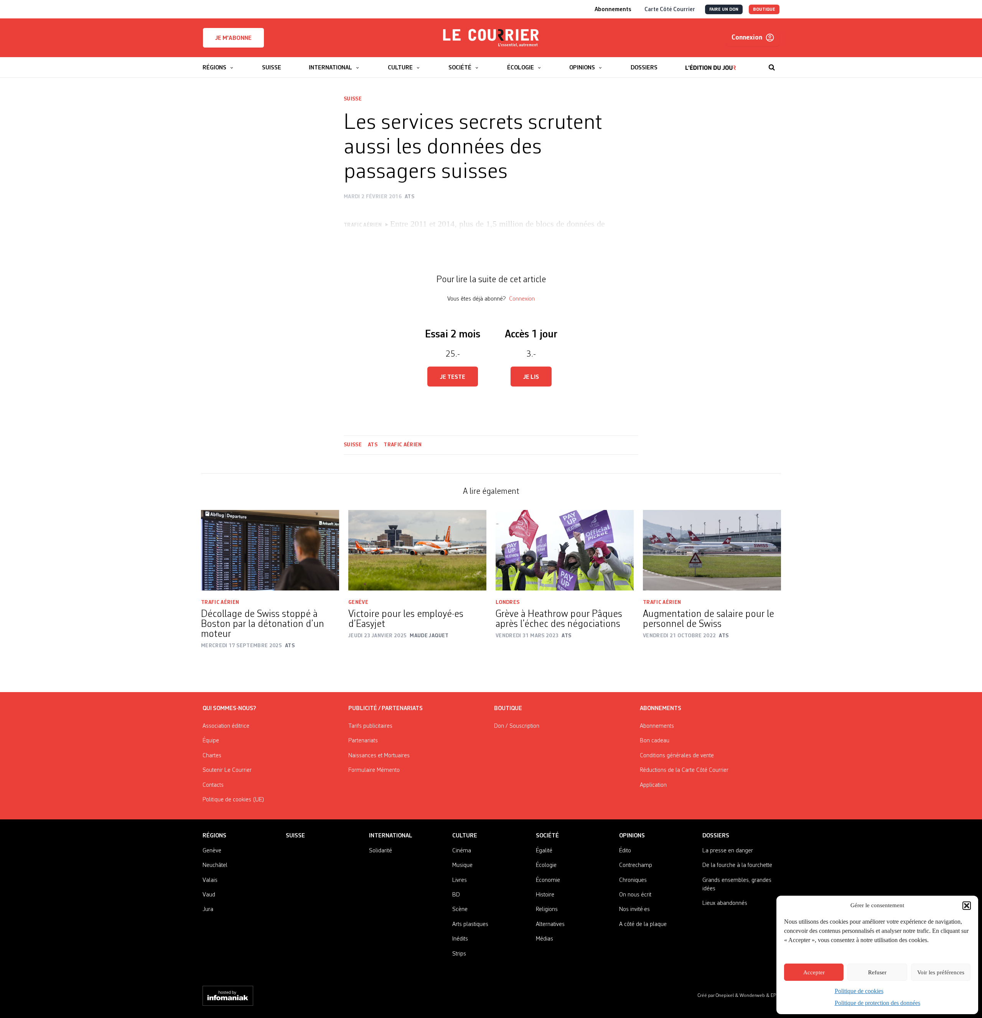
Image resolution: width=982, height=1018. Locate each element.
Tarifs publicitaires (370, 726)
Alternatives (550, 924)
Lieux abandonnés (724, 903)
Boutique (508, 709)
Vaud (209, 895)
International (390, 836)
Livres (459, 880)
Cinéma (461, 851)
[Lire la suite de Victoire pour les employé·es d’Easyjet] (417, 550)
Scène (460, 909)
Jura (208, 909)
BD (456, 895)
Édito (625, 851)
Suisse (353, 99)
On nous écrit (635, 895)
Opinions (632, 836)
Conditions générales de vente (677, 756)
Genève (358, 602)
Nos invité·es (634, 909)
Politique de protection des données (877, 1003)
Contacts (213, 785)
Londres (507, 602)
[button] (966, 905)
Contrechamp (635, 865)
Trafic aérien (403, 444)
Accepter (814, 972)
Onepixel (725, 995)
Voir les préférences (940, 972)
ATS (372, 444)
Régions (214, 836)
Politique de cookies (859, 991)
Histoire (545, 895)
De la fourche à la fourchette (737, 865)
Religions (547, 909)
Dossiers (715, 836)
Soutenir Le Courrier (227, 770)
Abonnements (657, 726)
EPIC (775, 995)
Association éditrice (226, 726)
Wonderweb (753, 995)
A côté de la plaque (643, 924)
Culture (464, 836)
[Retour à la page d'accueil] (491, 38)
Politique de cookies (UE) (233, 800)
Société (547, 836)
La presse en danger (727, 851)
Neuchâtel (215, 865)
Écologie (546, 865)
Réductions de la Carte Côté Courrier (684, 770)
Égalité (544, 851)
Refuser (877, 972)
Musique (462, 865)
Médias (544, 939)
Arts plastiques (470, 924)
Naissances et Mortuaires (379, 756)
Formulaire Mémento (374, 770)
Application (653, 785)
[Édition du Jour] (710, 63)
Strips (459, 954)
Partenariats (363, 741)
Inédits (460, 939)
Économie (548, 880)
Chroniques (633, 880)
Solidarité (380, 851)
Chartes (212, 756)
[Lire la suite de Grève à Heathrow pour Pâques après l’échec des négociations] (565, 550)
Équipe (211, 741)
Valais (210, 880)
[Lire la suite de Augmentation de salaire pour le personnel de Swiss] (712, 550)
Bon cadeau (654, 741)
